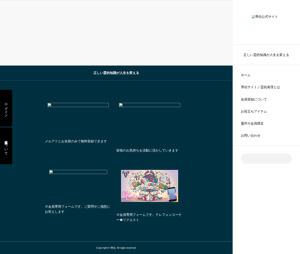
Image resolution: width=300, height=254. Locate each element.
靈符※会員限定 (252, 123)
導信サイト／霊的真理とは (260, 87)
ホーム (246, 75)
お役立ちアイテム (254, 111)
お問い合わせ (250, 135)
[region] (266, 127)
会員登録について (254, 99)
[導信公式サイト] (266, 22)
